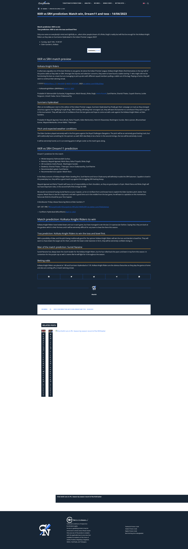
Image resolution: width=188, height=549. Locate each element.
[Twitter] (71, 276)
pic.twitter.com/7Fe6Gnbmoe (98, 207)
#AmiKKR (61, 84)
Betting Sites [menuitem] (119, 3)
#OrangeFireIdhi (55, 207)
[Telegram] (116, 276)
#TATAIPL (75, 84)
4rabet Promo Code (131, 529)
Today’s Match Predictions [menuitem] (72, 3)
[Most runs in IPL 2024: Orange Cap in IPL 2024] (50, 331)
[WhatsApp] (139, 276)
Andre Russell (101, 93)
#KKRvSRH (83, 207)
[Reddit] (94, 276)
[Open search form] (148, 3)
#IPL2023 (75, 207)
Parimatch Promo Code (132, 527)
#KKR (68, 84)
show (97, 50)
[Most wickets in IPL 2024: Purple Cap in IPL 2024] (43, 331)
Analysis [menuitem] (87, 3)
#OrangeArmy (66, 207)
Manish (94, 295)
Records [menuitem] (97, 3)
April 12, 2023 (69, 88)
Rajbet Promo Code (131, 531)
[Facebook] (49, 276)
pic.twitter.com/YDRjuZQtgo (93, 84)
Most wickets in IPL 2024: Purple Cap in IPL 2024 (43, 364)
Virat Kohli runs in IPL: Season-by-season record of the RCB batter (79, 497)
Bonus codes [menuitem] (107, 3)
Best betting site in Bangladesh (134, 533)
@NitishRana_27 (50, 84)
